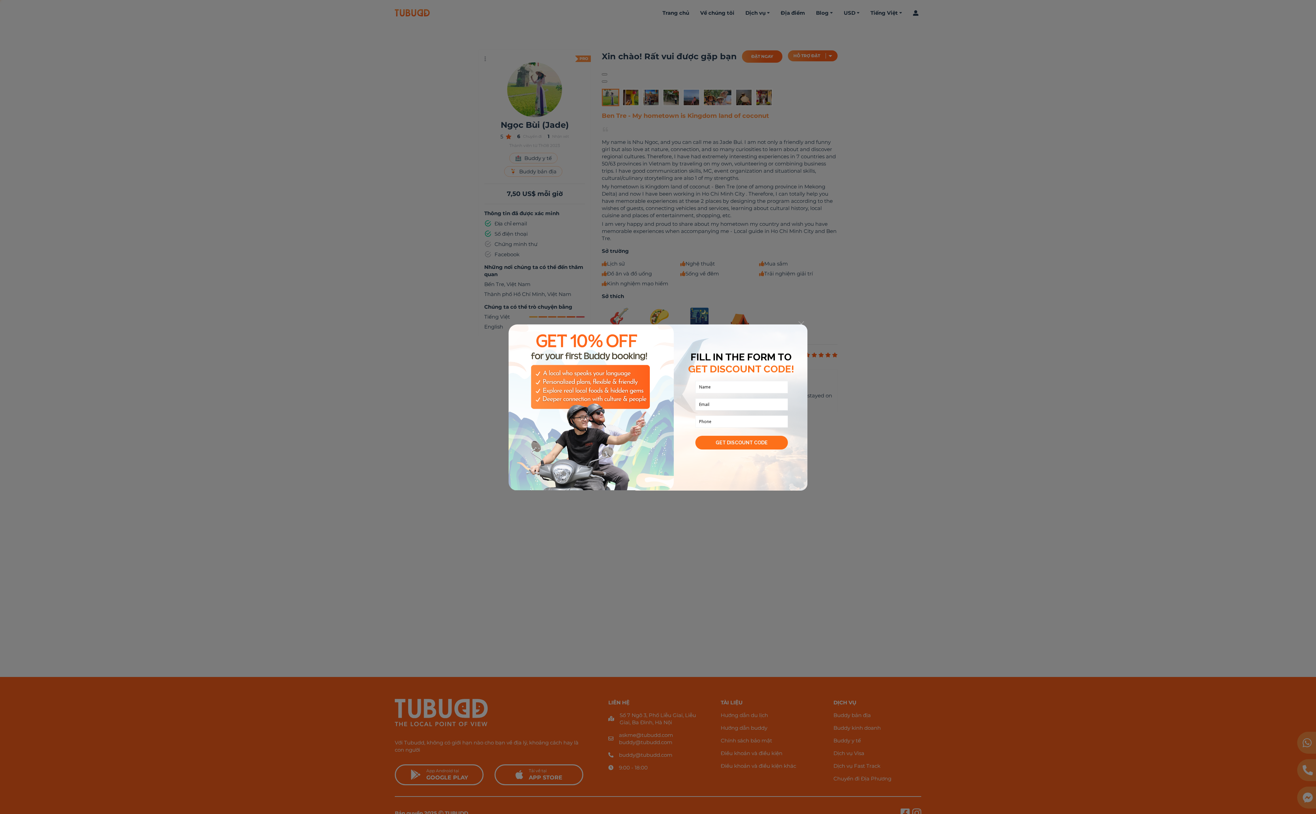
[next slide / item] (604, 82)
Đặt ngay (762, 56)
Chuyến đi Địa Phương (862, 778)
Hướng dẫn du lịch (744, 715)
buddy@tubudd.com (645, 742)
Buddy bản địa (852, 715)
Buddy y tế (847, 740)
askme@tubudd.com (646, 735)
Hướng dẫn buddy (744, 728)
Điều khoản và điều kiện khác (758, 766)
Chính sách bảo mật (746, 740)
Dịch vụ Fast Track (856, 766)
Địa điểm (793, 13)
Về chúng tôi (717, 13)
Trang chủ (675, 13)
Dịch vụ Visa (848, 753)
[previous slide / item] (604, 74)
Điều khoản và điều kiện (751, 753)
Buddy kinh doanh (857, 728)
